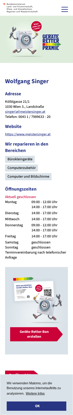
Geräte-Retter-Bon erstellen (34, 334)
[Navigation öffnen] (64, 9)
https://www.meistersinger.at (27, 134)
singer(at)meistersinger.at (25, 111)
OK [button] (37, 406)
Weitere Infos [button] (35, 393)
